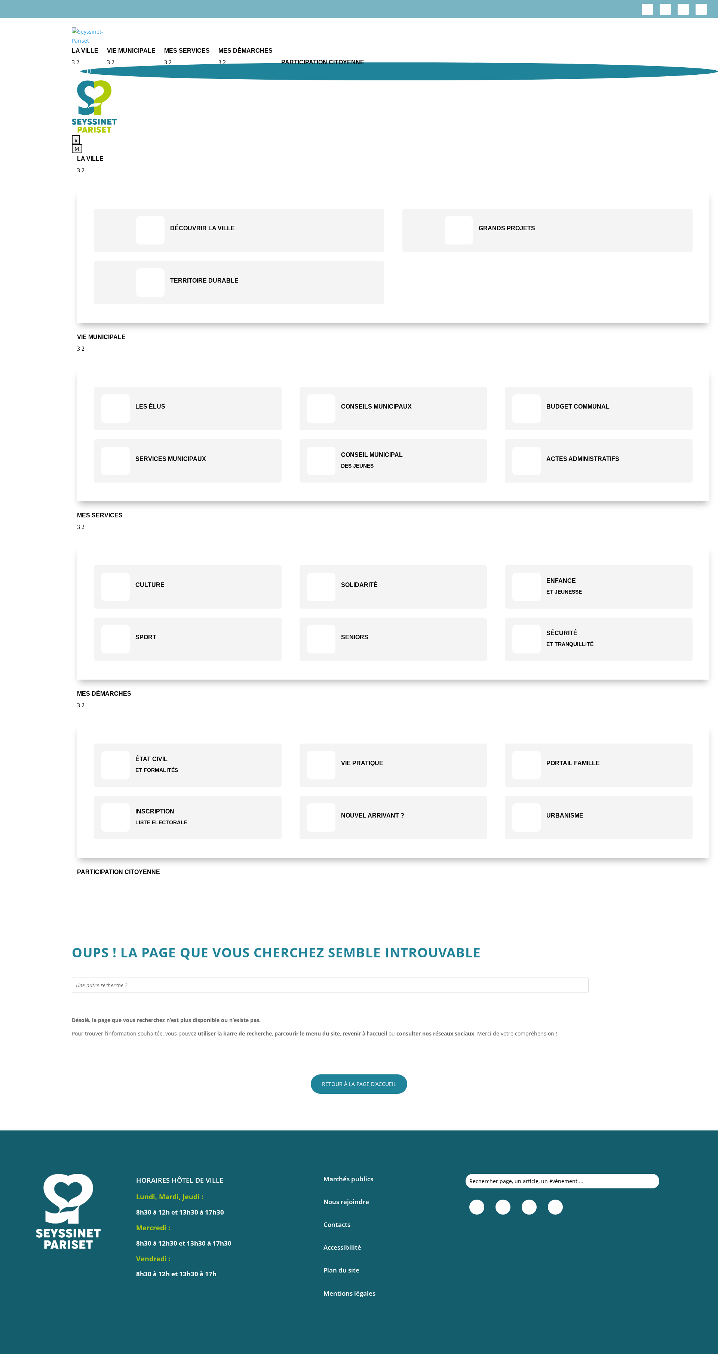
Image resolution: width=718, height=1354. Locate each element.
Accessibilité (342, 1247)
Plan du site (341, 1270)
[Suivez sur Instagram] (665, 9)
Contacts (336, 1224)
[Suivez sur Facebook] (647, 9)
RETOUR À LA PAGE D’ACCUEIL (359, 1083)
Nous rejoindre (346, 1201)
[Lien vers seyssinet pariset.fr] (395, 36)
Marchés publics (348, 1179)
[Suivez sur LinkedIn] (683, 9)
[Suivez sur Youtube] (701, 9)
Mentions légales (349, 1293)
